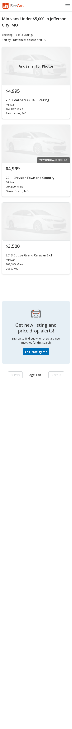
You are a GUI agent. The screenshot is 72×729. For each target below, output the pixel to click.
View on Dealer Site (51, 160)
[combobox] (30, 39)
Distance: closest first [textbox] (27, 39)
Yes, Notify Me (36, 352)
